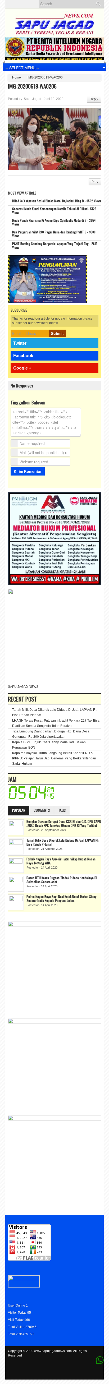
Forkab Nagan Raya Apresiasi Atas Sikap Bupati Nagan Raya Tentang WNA (61, 861)
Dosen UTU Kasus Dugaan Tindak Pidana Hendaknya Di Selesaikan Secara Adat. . (61, 879)
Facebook (23, 355)
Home (16, 77)
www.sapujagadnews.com (53, 1351)
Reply (94, 99)
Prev (95, 182)
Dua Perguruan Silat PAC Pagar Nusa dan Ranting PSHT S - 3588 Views (54, 234)
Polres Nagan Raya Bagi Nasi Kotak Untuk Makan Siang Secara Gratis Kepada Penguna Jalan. (61, 898)
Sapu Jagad (32, 99)
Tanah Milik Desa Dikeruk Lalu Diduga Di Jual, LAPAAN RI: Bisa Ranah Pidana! (62, 842)
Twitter (19, 343)
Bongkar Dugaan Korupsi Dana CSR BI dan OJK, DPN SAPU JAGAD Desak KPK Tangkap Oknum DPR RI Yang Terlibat (63, 823)
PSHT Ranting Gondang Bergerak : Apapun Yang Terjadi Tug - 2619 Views (54, 245)
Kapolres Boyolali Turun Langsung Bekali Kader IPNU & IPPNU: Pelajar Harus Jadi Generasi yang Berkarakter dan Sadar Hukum (54, 758)
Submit (57, 333)
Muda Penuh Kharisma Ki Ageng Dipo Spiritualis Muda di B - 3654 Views (54, 222)
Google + (22, 368)
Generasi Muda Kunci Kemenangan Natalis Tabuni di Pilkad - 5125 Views (54, 210)
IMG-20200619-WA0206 (32, 86)
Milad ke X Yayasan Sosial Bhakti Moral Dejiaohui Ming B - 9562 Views (56, 201)
